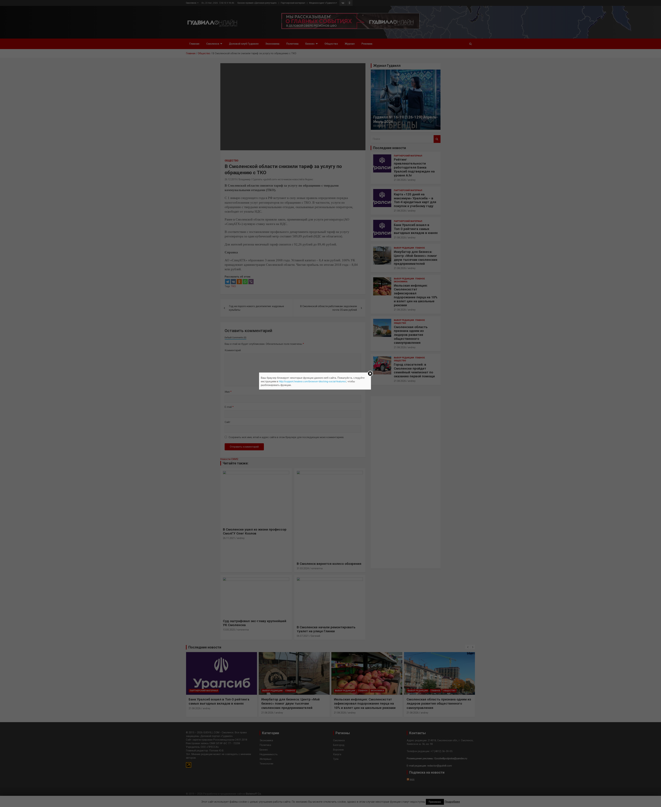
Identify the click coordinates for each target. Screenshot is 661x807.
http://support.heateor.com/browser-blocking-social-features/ (312, 381)
